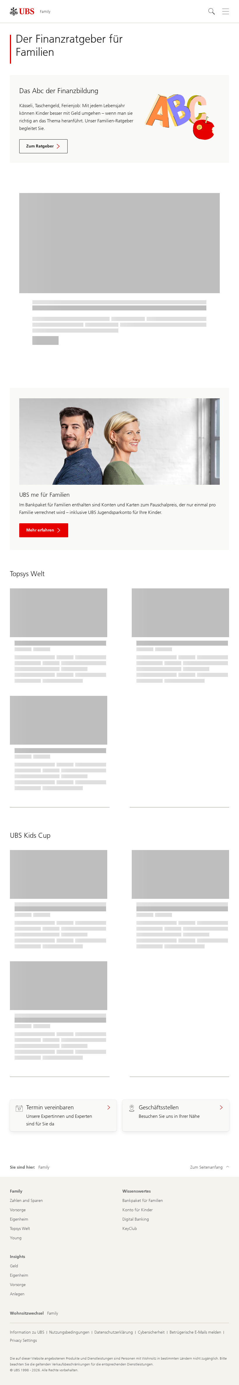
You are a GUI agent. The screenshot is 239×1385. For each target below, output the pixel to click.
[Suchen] (211, 11)
